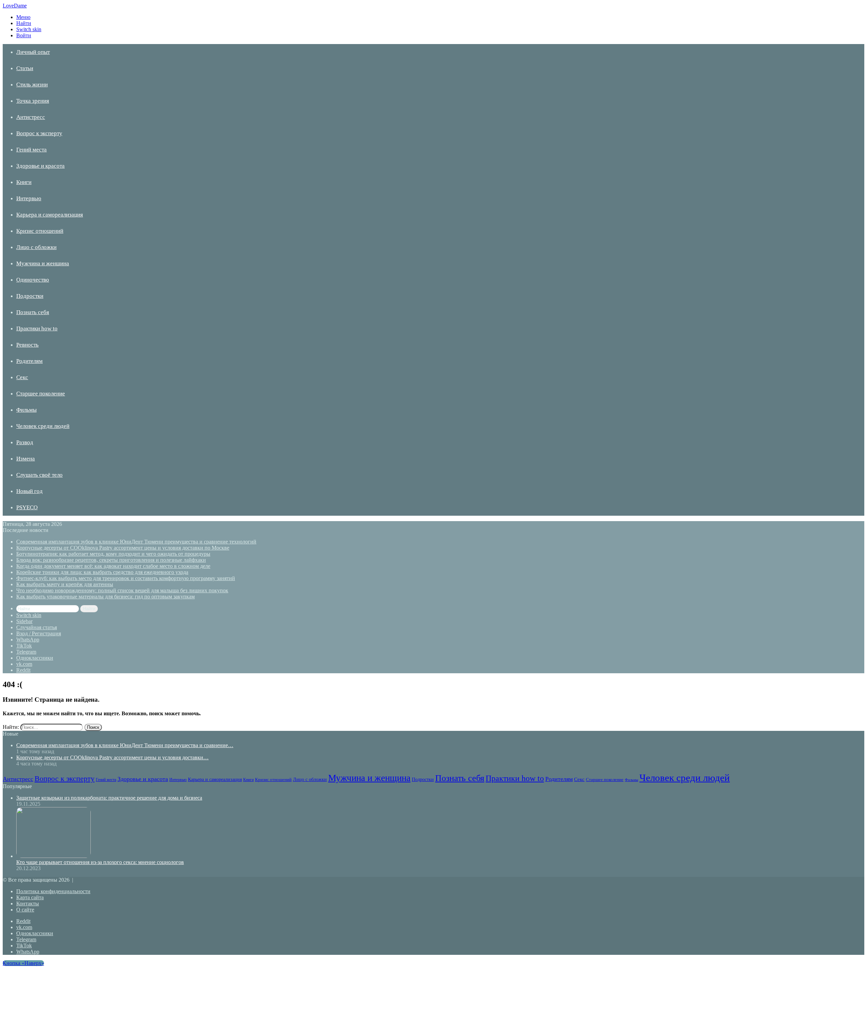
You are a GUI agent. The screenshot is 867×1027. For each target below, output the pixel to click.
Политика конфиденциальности (53, 891)
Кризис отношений (39, 231)
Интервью (28, 198)
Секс (22, 377)
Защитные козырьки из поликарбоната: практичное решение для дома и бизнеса (109, 798)
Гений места (31, 149)
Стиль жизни (32, 84)
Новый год (29, 491)
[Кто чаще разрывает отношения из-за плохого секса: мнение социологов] (53, 856)
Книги (23, 182)
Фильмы (26, 410)
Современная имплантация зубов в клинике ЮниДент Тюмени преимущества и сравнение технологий (136, 542)
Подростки (29, 296)
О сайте (25, 909)
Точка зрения (32, 101)
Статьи (24, 68)
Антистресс (30, 117)
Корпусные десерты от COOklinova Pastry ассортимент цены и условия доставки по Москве (122, 548)
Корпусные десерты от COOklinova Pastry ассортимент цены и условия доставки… (112, 757)
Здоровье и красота (40, 166)
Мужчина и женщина (42, 263)
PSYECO (27, 507)
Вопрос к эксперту (39, 133)
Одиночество (32, 279)
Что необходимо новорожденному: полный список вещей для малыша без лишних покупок (122, 590)
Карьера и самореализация (49, 214)
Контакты (27, 903)
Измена (25, 458)
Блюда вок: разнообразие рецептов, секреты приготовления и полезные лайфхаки (111, 560)
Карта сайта (30, 897)
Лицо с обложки (36, 247)
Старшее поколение (40, 393)
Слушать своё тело (39, 475)
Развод (24, 442)
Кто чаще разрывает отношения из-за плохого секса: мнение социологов (100, 862)
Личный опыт (33, 52)
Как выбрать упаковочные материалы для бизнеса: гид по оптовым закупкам (105, 596)
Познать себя (32, 312)
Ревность (27, 345)
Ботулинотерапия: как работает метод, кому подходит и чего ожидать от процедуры (113, 554)
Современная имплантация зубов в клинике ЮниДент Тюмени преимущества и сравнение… (124, 745)
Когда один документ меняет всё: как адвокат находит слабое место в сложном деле (113, 566)
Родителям (29, 361)
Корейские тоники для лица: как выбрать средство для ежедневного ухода (102, 572)
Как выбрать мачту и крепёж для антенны (64, 584)
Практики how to (37, 328)
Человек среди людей (42, 426)
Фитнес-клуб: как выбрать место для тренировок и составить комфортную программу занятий (125, 578)
